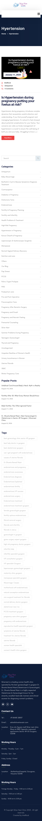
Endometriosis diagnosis (13, 477)
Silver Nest (5, 327)
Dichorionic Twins (7, 200)
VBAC (3, 368)
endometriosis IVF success (13, 491)
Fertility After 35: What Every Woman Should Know (20, 396)
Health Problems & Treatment (12, 220)
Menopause (5, 246)
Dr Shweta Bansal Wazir (13, 462)
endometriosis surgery (12, 496)
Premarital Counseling (9, 322)
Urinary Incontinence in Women (13, 358)
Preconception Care (9, 302)
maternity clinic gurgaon (13, 573)
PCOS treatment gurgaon (13, 612)
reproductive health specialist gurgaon (18, 626)
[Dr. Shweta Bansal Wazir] (20, 4)
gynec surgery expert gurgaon (15, 539)
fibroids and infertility (12, 525)
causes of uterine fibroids (13, 457)
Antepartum (9, 86)
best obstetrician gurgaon (13, 448)
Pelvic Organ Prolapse (9, 282)
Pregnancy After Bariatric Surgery (14, 307)
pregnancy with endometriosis (15, 621)
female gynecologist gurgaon (15, 510)
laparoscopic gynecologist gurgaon (17, 568)
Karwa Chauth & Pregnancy (11, 236)
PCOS (3, 276)
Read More (7, 138)
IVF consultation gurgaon (13, 559)
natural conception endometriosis (16, 592)
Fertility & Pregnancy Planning (12, 210)
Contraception (6, 190)
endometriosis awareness (13, 472)
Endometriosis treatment (13, 501)
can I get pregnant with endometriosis (18, 453)
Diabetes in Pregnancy (9, 195)
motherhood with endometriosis (16, 587)
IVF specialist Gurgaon (12, 563)
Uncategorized (7, 348)
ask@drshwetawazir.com (19, 722)
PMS (3, 287)
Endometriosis (6, 205)
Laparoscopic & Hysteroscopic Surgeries (16, 241)
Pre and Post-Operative (10, 297)
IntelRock (7, 83)
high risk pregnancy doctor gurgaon (17, 544)
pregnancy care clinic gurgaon (15, 616)
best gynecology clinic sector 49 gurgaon (19, 438)
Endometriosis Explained (13, 482)
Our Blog (4, 266)
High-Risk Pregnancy (9, 225)
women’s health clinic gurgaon (15, 650)
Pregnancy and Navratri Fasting (13, 317)
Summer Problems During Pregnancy (15, 333)
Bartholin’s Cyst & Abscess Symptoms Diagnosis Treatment (19, 183)
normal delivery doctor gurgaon (16, 602)
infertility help (9, 549)
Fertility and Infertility (9, 215)
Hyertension (14, 34)
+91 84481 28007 (16, 718)
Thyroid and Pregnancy (10, 343)
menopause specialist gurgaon (15, 578)
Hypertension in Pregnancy (11, 230)
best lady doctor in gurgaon (14, 443)
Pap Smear (5, 271)
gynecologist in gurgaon (13, 535)
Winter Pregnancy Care (10, 373)
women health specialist (13, 645)
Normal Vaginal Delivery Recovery (14, 251)
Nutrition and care (8, 256)
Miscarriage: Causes (11, 583)
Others (4, 261)
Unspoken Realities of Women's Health (15, 353)
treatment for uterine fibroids (15, 636)
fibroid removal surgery (12, 520)
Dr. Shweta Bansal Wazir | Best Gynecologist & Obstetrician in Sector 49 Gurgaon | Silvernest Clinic (19, 418)
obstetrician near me (11, 607)
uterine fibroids (9, 640)
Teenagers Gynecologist (10, 338)
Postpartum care (7, 292)
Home (3, 34)
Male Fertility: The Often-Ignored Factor (16, 406)
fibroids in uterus (10, 530)
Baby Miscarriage (7, 177)
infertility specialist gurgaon (14, 554)
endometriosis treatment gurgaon (16, 506)
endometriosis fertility (12, 486)
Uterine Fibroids (7, 363)
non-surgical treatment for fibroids (17, 597)
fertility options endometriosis (15, 515)
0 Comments (9, 89)
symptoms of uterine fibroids (14, 631)
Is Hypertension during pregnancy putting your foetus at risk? (17, 100)
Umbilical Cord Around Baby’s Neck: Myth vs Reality (20, 385)
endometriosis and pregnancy (15, 467)
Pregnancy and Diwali (9, 312)
